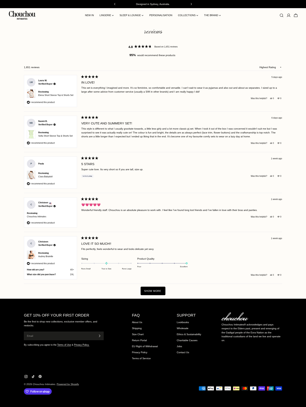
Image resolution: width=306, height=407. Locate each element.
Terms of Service (141, 358)
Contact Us (183, 352)
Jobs (179, 346)
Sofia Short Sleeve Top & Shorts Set (55, 136)
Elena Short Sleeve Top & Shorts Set (55, 95)
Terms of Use (64, 345)
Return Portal (139, 340)
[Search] (281, 15)
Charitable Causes (187, 340)
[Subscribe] (99, 336)
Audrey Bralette (45, 256)
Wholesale (182, 328)
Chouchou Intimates (44, 384)
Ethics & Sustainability (189, 334)
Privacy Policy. (81, 345)
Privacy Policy (139, 352)
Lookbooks (183, 322)
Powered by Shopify (68, 384)
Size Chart (138, 334)
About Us (137, 322)
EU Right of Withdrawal (145, 346)
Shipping (137, 328)
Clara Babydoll (45, 176)
